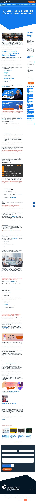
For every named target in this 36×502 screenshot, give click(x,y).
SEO (29, 107)
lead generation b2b (15, 4)
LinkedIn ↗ (3, 419)
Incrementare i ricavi (5, 225)
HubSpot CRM (30, 104)
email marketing (30, 118)
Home (1, 4)
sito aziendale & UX (30, 102)
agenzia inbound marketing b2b (11, 363)
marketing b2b (12, 281)
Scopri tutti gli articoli (18, 441)
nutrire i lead (6, 304)
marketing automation (30, 110)
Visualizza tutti (29, 120)
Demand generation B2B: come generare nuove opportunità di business (5, 437)
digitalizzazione (14, 238)
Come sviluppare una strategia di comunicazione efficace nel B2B (28, 437)
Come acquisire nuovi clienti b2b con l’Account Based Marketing (21, 437)
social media (30, 113)
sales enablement (31, 115)
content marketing (30, 96)
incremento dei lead (14, 216)
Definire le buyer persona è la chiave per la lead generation (13, 437)
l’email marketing (13, 197)
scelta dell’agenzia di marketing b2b (11, 57)
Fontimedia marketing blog (7, 4)
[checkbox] (30, 66)
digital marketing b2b (5, 86)
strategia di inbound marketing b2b (15, 153)
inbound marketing (30, 92)
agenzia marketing (31, 116)
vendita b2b (30, 94)
